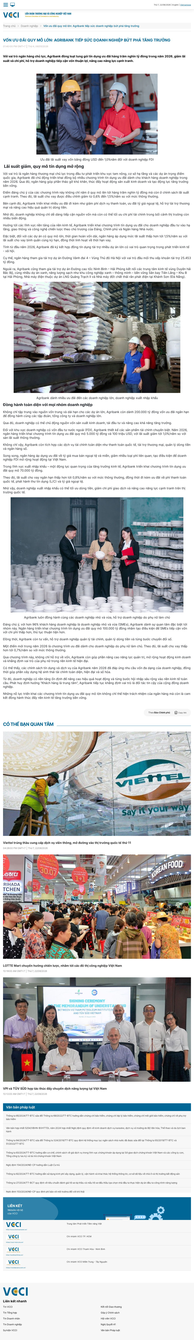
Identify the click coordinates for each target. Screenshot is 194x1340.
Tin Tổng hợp (10, 1312)
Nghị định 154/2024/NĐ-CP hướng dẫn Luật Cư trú (33, 1165)
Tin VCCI (8, 1306)
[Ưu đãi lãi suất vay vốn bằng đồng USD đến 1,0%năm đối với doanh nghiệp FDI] (97, 114)
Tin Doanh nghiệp (12, 1324)
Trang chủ (9, 25)
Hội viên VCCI (108, 1318)
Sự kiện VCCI (10, 1330)
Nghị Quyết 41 (108, 1324)
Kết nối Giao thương (111, 1306)
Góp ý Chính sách (110, 1312)
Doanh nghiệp (29, 25)
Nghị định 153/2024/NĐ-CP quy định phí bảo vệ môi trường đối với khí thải (45, 1191)
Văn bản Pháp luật (110, 1330)
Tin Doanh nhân (11, 1318)
